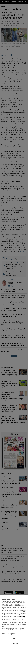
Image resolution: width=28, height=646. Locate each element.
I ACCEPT (14, 638)
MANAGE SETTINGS (14, 643)
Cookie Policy (22, 616)
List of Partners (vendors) (7, 634)
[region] (14, 620)
